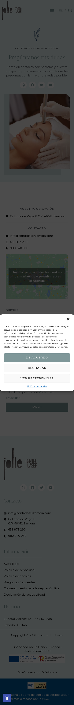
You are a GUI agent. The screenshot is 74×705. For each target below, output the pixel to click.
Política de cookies (37, 386)
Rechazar (37, 368)
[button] (7, 698)
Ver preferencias (37, 378)
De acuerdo (37, 357)
